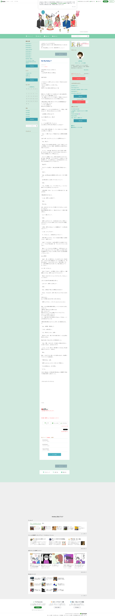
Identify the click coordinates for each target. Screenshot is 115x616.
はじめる (37, 607)
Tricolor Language (75, 113)
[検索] (88, 36)
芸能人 (43, 523)
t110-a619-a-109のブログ (76, 93)
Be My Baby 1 (28, 56)
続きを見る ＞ (86, 69)
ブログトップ (30, 36)
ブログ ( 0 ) (28, 76)
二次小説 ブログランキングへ (47, 410)
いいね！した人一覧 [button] (64, 426)
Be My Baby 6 (28, 45)
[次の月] (34, 87)
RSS (73, 125)
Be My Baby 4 (28, 51)
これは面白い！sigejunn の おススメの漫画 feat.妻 (79, 111)
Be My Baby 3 (28, 53)
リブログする (64, 423)
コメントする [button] (56, 423)
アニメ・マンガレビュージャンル (77, 74)
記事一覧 (39, 36)
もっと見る (54, 454)
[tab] (35, 523)
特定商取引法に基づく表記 (78, 615)
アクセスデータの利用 (68, 615)
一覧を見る (80, 96)
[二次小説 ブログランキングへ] (44, 409)
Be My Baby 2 (28, 54)
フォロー (79, 78)
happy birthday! (29, 49)
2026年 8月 (32, 86)
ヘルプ (86, 615)
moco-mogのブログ (75, 87)
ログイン (111, 1)
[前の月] (29, 87)
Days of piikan (74, 115)
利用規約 (61, 615)
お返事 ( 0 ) (28, 75)
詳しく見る (57, 607)
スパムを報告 (50, 615)
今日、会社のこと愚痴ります (76, 117)
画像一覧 (47, 36)
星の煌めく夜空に (29, 58)
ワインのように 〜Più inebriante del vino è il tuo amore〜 (31, 61)
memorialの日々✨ (74, 91)
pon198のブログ (74, 85)
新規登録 (105, 1)
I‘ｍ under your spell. (75, 108)
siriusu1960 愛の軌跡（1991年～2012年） (79, 89)
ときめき (45, 66)
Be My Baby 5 (28, 47)
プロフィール (77, 62)
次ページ (61, 54)
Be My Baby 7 (46, 61)
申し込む (77, 607)
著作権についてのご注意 (77, 127)
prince (80, 61)
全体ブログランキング (75, 73)
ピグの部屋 (83, 62)
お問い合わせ (56, 615)
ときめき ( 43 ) (29, 73)
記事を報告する (65, 431)
